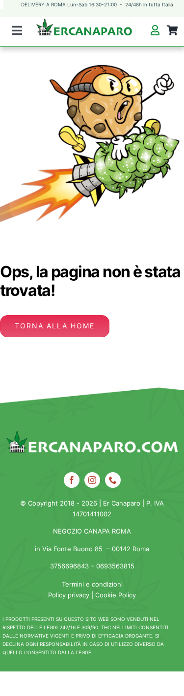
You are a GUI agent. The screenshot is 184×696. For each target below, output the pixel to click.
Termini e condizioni (92, 584)
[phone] (113, 480)
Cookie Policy (115, 595)
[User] (154, 30)
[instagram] (92, 480)
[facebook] (71, 480)
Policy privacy (68, 595)
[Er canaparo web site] (84, 32)
